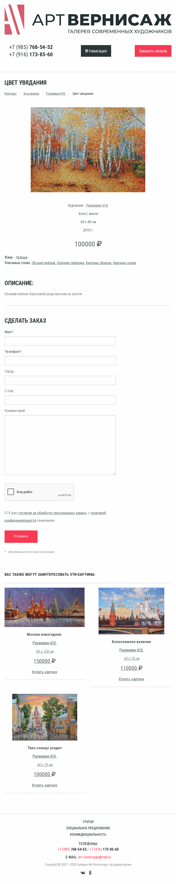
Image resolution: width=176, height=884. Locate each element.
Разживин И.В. (56, 94)
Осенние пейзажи (70, 263)
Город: (9, 371)
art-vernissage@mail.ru (94, 857)
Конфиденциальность (88, 834)
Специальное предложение (88, 828)
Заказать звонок (153, 51)
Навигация (97, 51)
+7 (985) (31, 47)
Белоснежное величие (131, 641)
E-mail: (9, 391)
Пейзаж (22, 257)
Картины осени (124, 263)
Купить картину (44, 672)
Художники (31, 94)
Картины (10, 94)
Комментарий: (15, 410)
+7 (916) (31, 54)
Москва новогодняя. (44, 634)
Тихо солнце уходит (45, 748)
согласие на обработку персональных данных (52, 513)
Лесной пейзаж (43, 263)
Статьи (88, 822)
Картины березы (98, 263)
